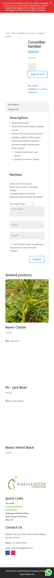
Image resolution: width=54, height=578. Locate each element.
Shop (14, 33)
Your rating (15, 204)
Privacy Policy (11, 510)
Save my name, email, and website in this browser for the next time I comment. (27, 248)
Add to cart (37, 74)
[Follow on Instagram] (13, 553)
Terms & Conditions (14, 506)
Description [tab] (13, 104)
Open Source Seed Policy (16, 516)
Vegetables (21, 33)
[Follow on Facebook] (7, 553)
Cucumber (31, 33)
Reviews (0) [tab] (13, 109)
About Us (9, 519)
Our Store (10, 503)
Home (7, 33)
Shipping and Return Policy (17, 513)
